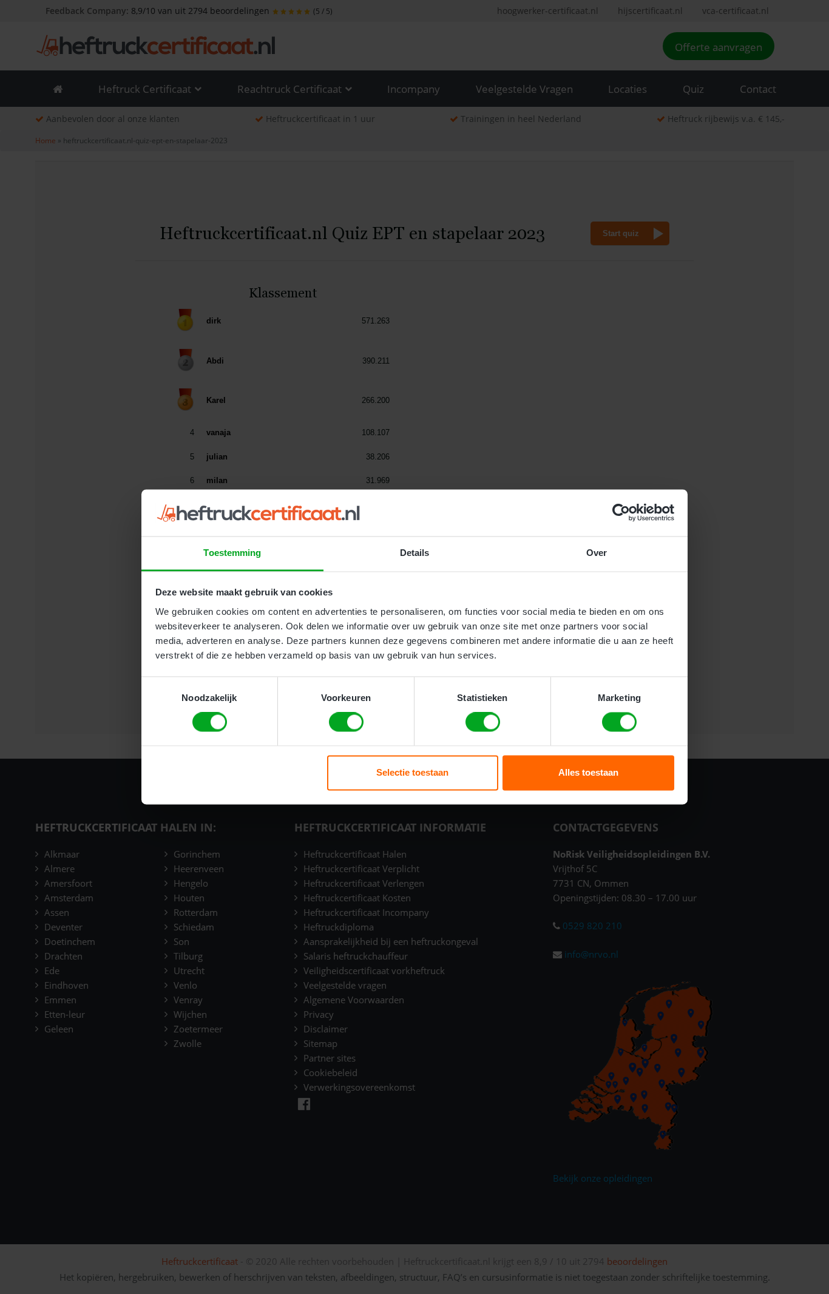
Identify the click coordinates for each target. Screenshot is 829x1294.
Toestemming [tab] (232, 552)
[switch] (346, 722)
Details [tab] (415, 552)
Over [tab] (596, 552)
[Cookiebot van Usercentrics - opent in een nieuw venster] (621, 513)
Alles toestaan (588, 772)
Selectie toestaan (412, 772)
